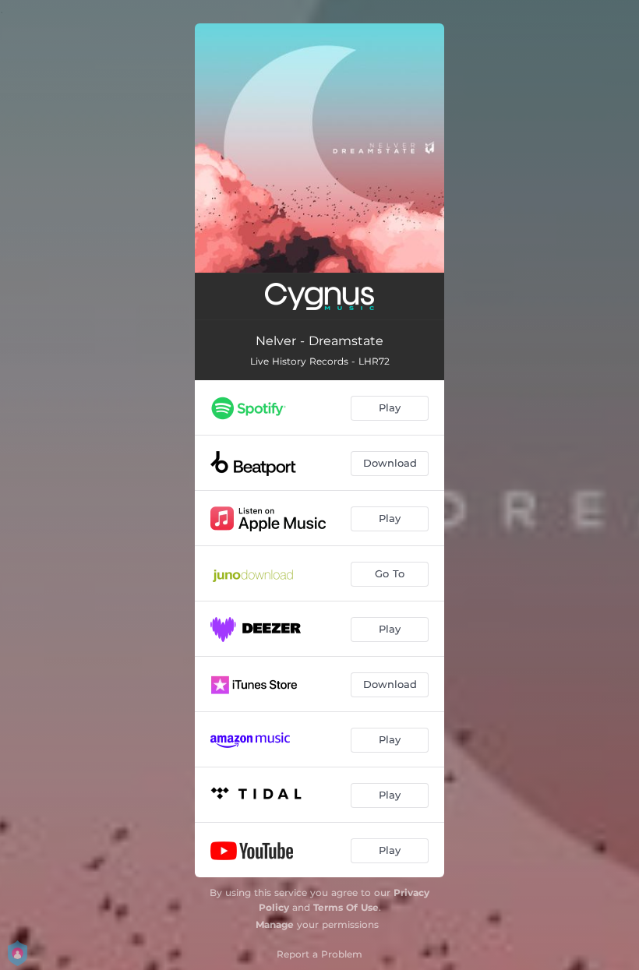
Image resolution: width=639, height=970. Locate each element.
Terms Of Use (346, 907)
